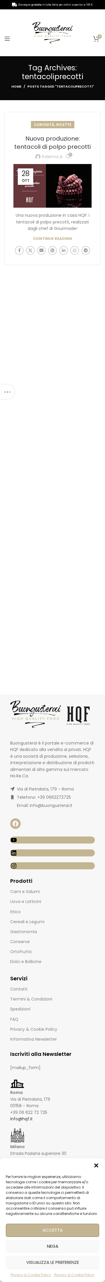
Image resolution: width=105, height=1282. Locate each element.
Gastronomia (23, 932)
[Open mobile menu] (7, 39)
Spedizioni (20, 1009)
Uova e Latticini (25, 901)
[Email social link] (41, 250)
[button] (96, 1165)
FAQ (14, 1019)
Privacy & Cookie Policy (30, 1274)
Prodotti (21, 881)
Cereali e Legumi (27, 922)
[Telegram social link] (85, 250)
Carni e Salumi (25, 892)
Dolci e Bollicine (25, 962)
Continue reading (52, 238)
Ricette (63, 124)
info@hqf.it (21, 1119)
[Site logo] (52, 32)
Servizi (18, 978)
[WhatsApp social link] (74, 250)
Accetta (53, 1230)
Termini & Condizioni (31, 999)
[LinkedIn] (52, 852)
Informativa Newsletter (33, 1039)
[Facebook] (15, 823)
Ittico (15, 912)
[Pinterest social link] (52, 250)
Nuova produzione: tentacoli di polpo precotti (52, 142)
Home (16, 86)
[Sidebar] (7, 392)
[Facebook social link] (19, 250)
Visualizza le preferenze (52, 1262)
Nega (52, 1246)
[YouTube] (52, 840)
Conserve (20, 942)
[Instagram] (52, 865)
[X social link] (30, 250)
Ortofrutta (21, 952)
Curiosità (44, 124)
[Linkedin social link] (63, 250)
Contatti (18, 989)
